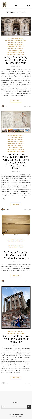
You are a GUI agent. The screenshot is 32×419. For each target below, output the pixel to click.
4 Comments (27, 383)
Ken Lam (6, 106)
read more (16, 100)
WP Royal (19, 416)
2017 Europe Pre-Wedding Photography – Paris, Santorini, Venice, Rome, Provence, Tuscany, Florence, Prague (16, 161)
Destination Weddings (15, 238)
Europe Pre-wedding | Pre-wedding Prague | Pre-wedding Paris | (16, 59)
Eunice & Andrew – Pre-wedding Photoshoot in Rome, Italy (16, 338)
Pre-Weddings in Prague (15, 50)
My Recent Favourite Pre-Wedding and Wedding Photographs (16, 255)
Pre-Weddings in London (16, 44)
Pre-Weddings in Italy (15, 42)
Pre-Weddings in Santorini (15, 52)
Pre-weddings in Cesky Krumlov (15, 40)
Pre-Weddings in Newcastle (15, 46)
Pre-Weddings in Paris (15, 48)
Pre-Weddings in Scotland (16, 54)
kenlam (6, 383)
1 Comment (28, 281)
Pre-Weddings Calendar (15, 38)
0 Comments (27, 106)
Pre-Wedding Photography (15, 135)
